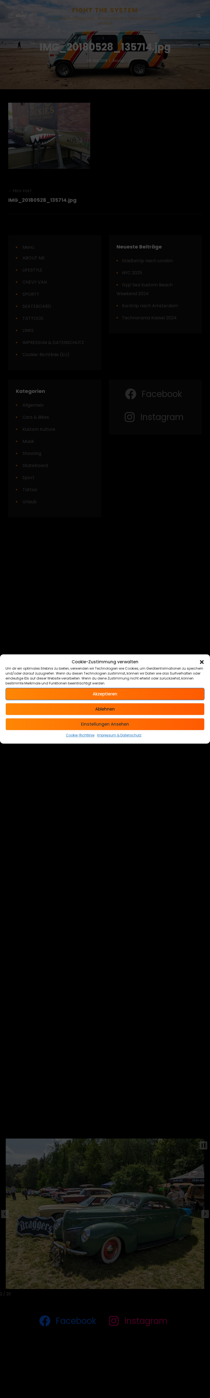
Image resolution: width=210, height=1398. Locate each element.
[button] (202, 662)
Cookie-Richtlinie (80, 735)
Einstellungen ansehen (105, 724)
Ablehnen (105, 709)
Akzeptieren (105, 694)
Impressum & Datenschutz (119, 735)
